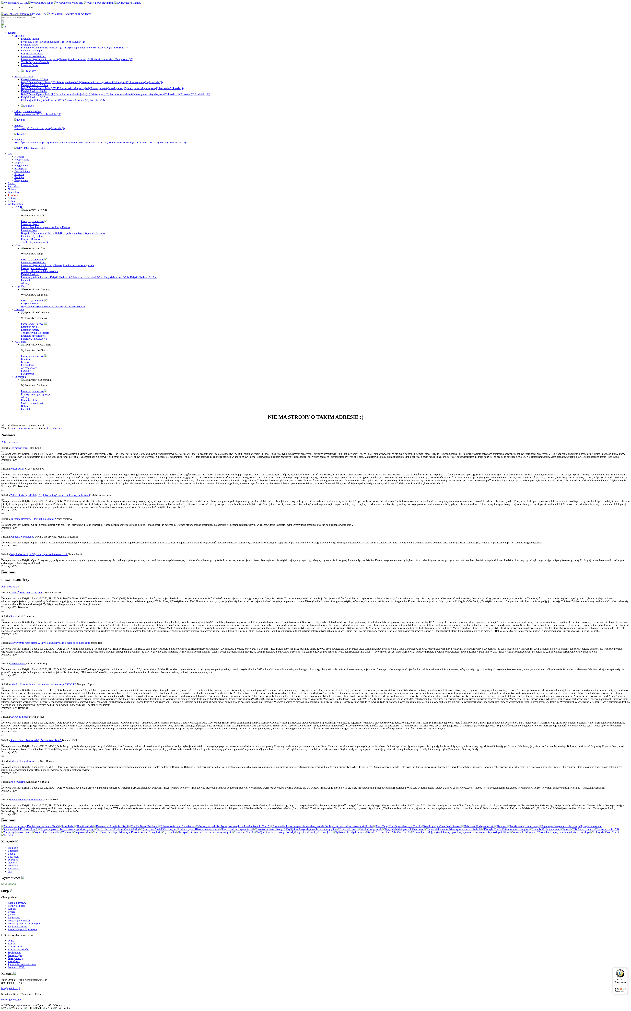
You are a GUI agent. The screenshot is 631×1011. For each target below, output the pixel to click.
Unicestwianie (18, 663)
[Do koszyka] (2, 463)
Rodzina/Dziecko (148, 142)
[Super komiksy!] (20, 134)
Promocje (13, 847)
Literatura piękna (30, 224)
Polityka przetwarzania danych (24, 923)
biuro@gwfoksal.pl (11, 999)
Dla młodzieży (41, 128)
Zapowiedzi (14, 868)
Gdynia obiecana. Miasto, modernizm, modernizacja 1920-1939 (43, 684)
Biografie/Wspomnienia (36, 47)
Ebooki (11, 853)
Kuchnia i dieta (97, 142)
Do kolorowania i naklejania (73, 94)
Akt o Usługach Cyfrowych (22, 929)
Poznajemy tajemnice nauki (35, 277)
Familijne (26, 370)
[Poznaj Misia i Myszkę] (27, 105)
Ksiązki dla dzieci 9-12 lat (143, 277)
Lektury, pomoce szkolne (34, 268)
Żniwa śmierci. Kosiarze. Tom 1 (27, 592)
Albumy (55, 142)
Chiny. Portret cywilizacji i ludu (27, 799)
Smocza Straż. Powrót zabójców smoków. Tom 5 (36, 740)
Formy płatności (16, 905)
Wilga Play (27, 306)
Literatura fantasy (30, 329)
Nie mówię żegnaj (20, 448)
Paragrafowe (27, 373)
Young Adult (124, 59)
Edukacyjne (120, 82)
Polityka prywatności (19, 920)
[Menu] (626, 969)
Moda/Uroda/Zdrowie (122, 142)
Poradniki (26, 280)
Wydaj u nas (14, 952)
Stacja (13, 616)
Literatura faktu (29, 230)
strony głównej (54, 428)
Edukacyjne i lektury (34, 100)
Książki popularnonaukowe (81, 47)
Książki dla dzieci (30, 274)
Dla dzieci (22, 128)
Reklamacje (14, 917)
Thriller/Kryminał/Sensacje (35, 242)
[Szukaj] (33, 17)
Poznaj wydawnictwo (32, 221)
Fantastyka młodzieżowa (74, 59)
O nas (11, 940)
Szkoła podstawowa (27, 114)
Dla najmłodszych (69, 82)
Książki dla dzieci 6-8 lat (117, 277)
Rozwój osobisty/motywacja (31, 142)
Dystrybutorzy (15, 958)
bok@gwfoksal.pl (10, 988)
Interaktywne (139, 82)
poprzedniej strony (20, 428)
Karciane (25, 359)
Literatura (13, 850)
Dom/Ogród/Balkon (74, 142)
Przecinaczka (17, 468)
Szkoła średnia (51, 114)
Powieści (202, 94)
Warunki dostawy (17, 902)
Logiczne (26, 362)
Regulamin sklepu (17, 926)
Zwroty (12, 914)
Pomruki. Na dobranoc (22, 536)
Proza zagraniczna (52, 41)
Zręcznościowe (29, 368)
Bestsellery (13, 856)
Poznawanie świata (122, 94)
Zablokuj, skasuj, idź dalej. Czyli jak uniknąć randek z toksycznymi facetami (50, 495)
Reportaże (105, 47)
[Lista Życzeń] (2, 24)
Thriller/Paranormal (102, 59)
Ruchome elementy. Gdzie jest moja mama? (33, 518)
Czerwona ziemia (19, 716)
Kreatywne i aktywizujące (143, 88)
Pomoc (11, 911)
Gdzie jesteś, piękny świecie (25, 761)
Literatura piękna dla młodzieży (40, 59)
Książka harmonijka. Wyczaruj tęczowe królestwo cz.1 (39, 554)
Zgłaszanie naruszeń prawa (22, 964)
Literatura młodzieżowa (33, 262)
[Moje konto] (2, 20)
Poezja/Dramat (75, 41)
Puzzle (178, 88)
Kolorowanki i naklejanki (96, 82)
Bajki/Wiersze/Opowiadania (38, 82)
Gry (10, 871)
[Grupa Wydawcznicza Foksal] (46, 13)
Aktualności (14, 961)
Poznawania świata (76, 100)
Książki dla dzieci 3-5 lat (91, 277)
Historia (57, 47)
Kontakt (12, 908)
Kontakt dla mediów (18, 949)
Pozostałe (121, 47)
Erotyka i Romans (32, 53)
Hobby (165, 142)
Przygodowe (27, 365)
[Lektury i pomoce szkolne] (19, 119)
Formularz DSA (16, 967)
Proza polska (30, 41)
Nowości (12, 862)
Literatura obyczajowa (32, 236)
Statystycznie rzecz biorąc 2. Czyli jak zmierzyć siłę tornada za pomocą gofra (50, 642)
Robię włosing (18, 781)
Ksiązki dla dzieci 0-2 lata (64, 277)
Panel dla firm (15, 946)
